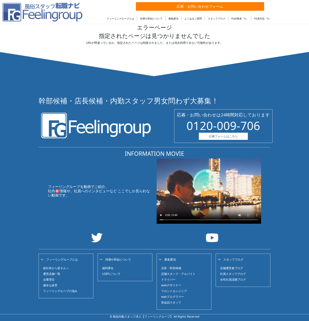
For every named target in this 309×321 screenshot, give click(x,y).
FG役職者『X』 (239, 18)
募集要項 (173, 18)
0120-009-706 (223, 125)
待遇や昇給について (151, 18)
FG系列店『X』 (262, 18)
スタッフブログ (216, 18)
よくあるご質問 (193, 18)
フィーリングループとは (120, 18)
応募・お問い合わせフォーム (200, 6)
